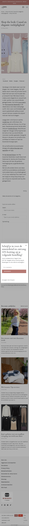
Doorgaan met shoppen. (8, 280)
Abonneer (7, 271)
